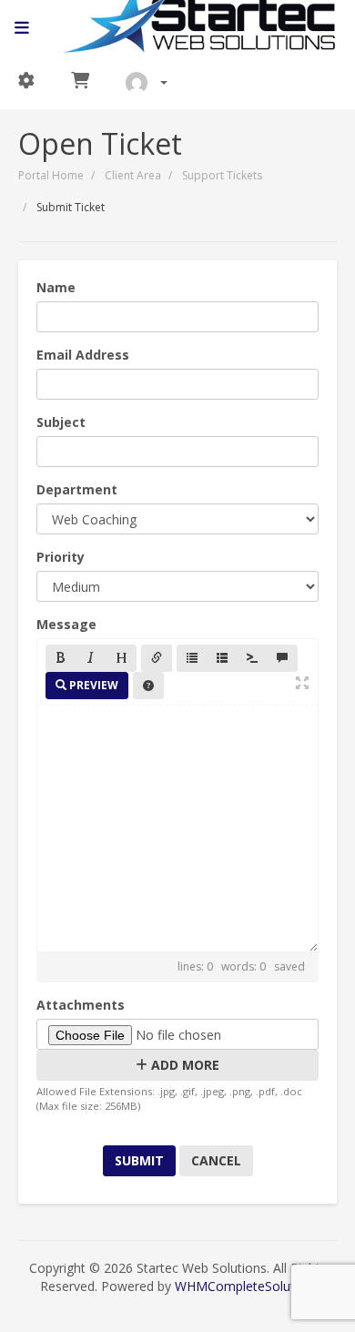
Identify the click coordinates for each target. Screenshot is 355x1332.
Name (56, 287)
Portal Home (51, 175)
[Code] (252, 658)
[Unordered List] (192, 658)
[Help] (148, 685)
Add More (183, 1064)
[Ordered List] (222, 658)
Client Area (133, 175)
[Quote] (282, 658)
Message (66, 624)
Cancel (216, 1160)
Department (76, 489)
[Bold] (61, 658)
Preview (92, 685)
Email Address (82, 354)
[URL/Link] (156, 658)
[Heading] (121, 658)
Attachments (80, 1004)
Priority (60, 556)
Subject (61, 422)
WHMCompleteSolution (244, 1286)
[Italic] (91, 658)
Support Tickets (222, 175)
